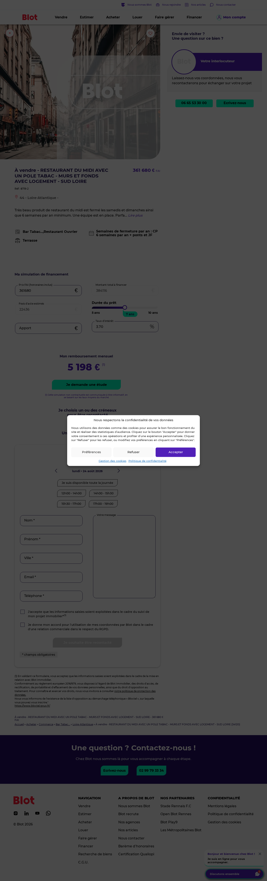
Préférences (91, 452)
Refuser (133, 452)
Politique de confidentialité (147, 461)
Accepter (176, 452)
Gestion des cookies (112, 461)
